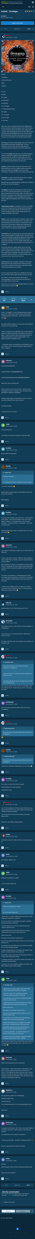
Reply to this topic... (10, 1202)
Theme (10, 1233)
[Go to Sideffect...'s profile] (3, 1091)
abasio (4, 16)
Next (29, 29)
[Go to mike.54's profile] (3, 604)
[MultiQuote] (2, 292)
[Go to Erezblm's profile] (3, 779)
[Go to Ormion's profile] (3, 803)
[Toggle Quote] (4, 472)
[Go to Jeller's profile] (3, 425)
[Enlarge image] (17, 56)
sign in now (10, 1195)
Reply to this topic (17, 23)
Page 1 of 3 (17, 29)
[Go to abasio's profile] (3, 36)
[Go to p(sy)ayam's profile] (3, 1123)
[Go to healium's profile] (3, 449)
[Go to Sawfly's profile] (3, 467)
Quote (7, 291)
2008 (11, 17)
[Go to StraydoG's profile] (3, 622)
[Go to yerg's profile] (3, 308)
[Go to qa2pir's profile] (3, 835)
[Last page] (33, 29)
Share (9, 1211)
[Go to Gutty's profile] (3, 855)
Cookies (24, 1233)
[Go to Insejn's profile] (3, 656)
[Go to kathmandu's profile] (3, 703)
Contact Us (18, 1233)
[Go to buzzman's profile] (3, 1058)
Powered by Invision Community (17, 1236)
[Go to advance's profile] (3, 361)
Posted (11, 37)
